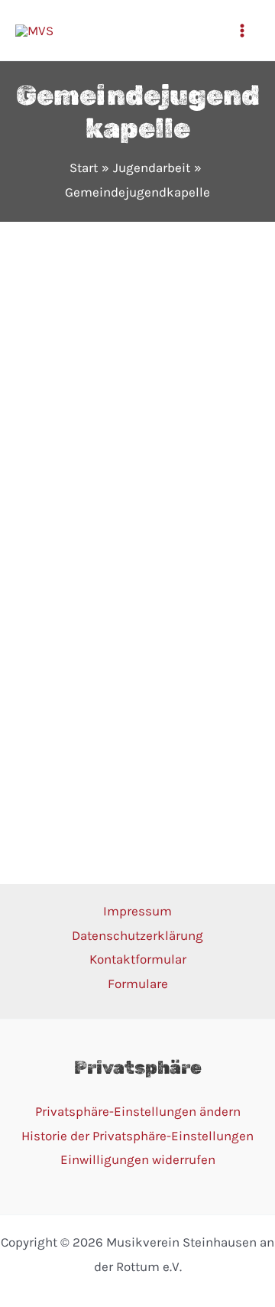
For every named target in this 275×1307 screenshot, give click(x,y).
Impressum (137, 910)
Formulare (138, 983)
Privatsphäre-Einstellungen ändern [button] (138, 1111)
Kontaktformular (137, 959)
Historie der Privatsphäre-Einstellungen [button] (137, 1135)
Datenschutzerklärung (137, 935)
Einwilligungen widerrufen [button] (137, 1159)
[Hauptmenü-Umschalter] (242, 30)
